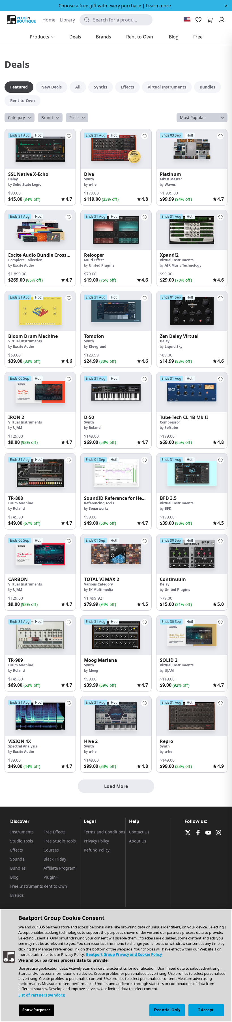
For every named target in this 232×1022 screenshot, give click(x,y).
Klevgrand (97, 346)
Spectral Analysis (22, 746)
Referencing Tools (99, 503)
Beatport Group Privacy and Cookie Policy (124, 954)
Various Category (98, 584)
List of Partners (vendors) (41, 995)
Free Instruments (26, 886)
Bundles (18, 868)
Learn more (158, 6)
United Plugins (101, 265)
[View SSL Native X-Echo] (40, 149)
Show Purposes (36, 1009)
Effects (16, 850)
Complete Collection (25, 260)
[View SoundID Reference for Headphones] (116, 473)
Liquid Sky (173, 346)
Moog (93, 670)
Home (48, 20)
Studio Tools (21, 841)
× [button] (226, 6)
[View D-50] (116, 392)
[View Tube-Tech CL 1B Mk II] (191, 392)
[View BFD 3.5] (191, 473)
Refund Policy (96, 850)
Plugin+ (51, 877)
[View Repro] (191, 716)
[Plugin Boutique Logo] (21, 19)
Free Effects (55, 832)
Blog (14, 877)
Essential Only (167, 1009)
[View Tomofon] (116, 311)
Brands (17, 895)
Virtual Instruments (177, 260)
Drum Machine (20, 503)
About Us (137, 841)
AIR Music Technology (183, 265)
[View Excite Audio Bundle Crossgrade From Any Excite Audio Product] (40, 230)
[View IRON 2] (40, 392)
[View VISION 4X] (40, 716)
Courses (51, 850)
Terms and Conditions (104, 832)
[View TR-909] (40, 635)
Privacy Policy (96, 841)
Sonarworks (98, 508)
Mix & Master (171, 179)
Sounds (17, 859)
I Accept (206, 1009)
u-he (92, 184)
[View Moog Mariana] (116, 635)
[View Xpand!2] (191, 230)
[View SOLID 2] (191, 635)
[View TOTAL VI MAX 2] (116, 554)
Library (67, 20)
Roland (95, 427)
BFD (168, 508)
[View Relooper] (116, 230)
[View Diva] (116, 149)
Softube (171, 427)
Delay (13, 179)
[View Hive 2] (116, 716)
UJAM (17, 427)
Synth (89, 179)
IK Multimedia (101, 589)
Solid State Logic (27, 184)
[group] (40, 167)
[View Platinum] (191, 149)
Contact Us (139, 832)
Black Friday (55, 859)
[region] (116, 965)
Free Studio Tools (60, 841)
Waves (170, 184)
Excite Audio (23, 265)
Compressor (170, 422)
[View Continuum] (191, 554)
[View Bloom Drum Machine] (40, 311)
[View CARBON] (40, 554)
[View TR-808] (40, 473)
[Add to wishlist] (68, 136)
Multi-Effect (94, 260)
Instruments (22, 832)
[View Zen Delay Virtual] (191, 311)
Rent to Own (55, 886)
